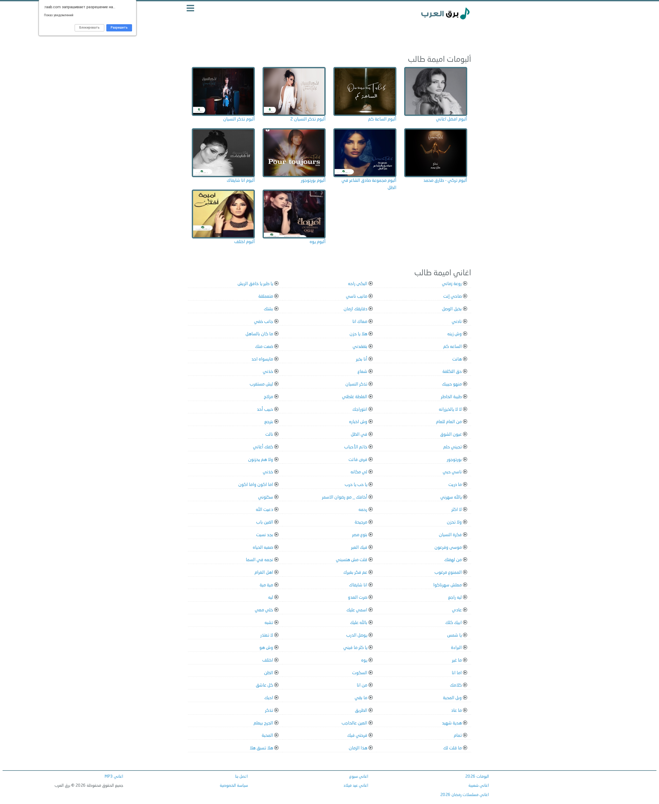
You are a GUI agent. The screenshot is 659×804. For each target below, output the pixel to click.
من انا (362, 685)
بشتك (268, 309)
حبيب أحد (265, 409)
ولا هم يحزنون (260, 460)
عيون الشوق (451, 434)
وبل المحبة (452, 698)
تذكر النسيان (356, 384)
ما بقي (361, 698)
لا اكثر (457, 510)
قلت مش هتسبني (351, 560)
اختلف (267, 660)
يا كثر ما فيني (355, 648)
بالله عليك (358, 623)
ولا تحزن (454, 522)
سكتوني (265, 497)
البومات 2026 (477, 777)
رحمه (363, 510)
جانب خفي (263, 322)
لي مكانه (359, 472)
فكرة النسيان (450, 535)
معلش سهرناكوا (447, 585)
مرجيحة (361, 522)
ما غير (457, 660)
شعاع (362, 372)
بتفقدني (360, 347)
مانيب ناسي (356, 296)
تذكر (269, 710)
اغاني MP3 (114, 777)
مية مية (266, 585)
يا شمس (454, 635)
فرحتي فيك (357, 735)
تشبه (269, 623)
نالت (269, 434)
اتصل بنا (241, 777)
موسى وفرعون (448, 547)
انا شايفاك (358, 585)
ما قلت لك (452, 748)
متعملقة (265, 296)
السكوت (359, 673)
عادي (457, 610)
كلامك (456, 685)
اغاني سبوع (358, 777)
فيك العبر (359, 547)
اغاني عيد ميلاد (356, 786)
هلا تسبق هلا (261, 748)
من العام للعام (449, 422)
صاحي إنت (452, 296)
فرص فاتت (358, 460)
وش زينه (454, 334)
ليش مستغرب (261, 384)
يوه (364, 660)
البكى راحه (357, 284)
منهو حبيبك (452, 384)
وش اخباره (358, 422)
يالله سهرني (451, 497)
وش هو (266, 648)
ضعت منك (264, 347)
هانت (457, 359)
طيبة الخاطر (451, 397)
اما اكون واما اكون (255, 485)
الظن (268, 673)
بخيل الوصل (452, 309)
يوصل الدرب (356, 635)
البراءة (456, 648)
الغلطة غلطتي (354, 397)
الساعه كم (452, 347)
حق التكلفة (452, 372)
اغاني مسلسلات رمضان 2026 (464, 795)
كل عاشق (264, 685)
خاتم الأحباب (355, 447)
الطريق (361, 710)
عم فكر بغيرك (355, 572)
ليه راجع (455, 597)
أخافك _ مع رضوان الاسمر (344, 497)
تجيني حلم (452, 447)
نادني (457, 322)
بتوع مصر (359, 535)
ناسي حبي (452, 472)
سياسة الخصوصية (234, 786)
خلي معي (264, 610)
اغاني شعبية (479, 786)
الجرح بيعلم (263, 723)
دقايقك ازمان (355, 309)
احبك (268, 698)
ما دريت (455, 485)
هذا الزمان (358, 748)
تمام (458, 735)
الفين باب (264, 522)
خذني (268, 372)
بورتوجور (454, 460)
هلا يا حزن (358, 334)
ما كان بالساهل (259, 334)
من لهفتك (453, 560)
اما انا (457, 673)
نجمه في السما (259, 560)
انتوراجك (359, 409)
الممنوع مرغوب (448, 572)
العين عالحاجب (354, 723)
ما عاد (456, 710)
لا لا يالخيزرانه (450, 409)
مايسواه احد (262, 359)
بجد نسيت (264, 535)
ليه (270, 597)
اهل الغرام (264, 572)
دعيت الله (264, 510)
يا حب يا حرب (356, 485)
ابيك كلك (453, 623)
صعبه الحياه (263, 547)
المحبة (267, 735)
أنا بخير (361, 359)
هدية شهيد (452, 723)
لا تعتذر (267, 635)
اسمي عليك (356, 610)
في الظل (359, 434)
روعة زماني (452, 284)
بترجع (268, 422)
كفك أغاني (263, 447)
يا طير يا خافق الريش (255, 284)
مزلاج (268, 397)
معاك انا (359, 322)
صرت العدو (357, 597)
